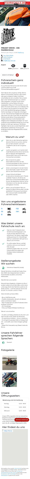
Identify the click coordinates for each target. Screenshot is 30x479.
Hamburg (21, 52)
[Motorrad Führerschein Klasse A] (8, 208)
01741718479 (6, 59)
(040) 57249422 (7, 57)
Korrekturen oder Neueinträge (8, 473)
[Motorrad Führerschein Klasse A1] (8, 211)
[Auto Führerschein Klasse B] (8, 214)
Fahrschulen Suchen (8, 6)
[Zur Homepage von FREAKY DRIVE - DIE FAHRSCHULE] (17, 75)
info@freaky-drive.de (9, 60)
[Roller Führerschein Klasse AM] (23, 211)
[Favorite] (17, 75)
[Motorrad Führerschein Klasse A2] (23, 208)
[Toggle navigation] (27, 4)
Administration (4, 475)
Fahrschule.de (17, 468)
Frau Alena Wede (8, 55)
